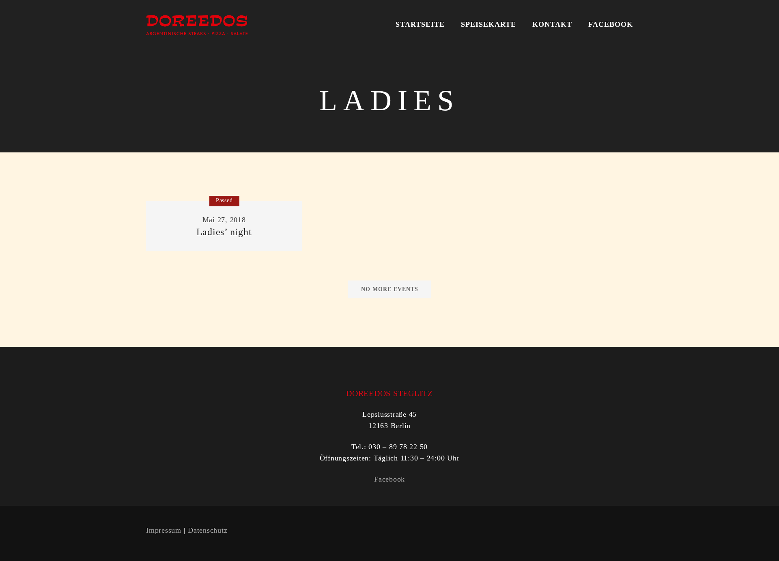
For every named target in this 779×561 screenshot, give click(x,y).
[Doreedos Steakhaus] (196, 24)
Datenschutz (207, 530)
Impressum (163, 530)
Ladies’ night (224, 232)
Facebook (389, 479)
